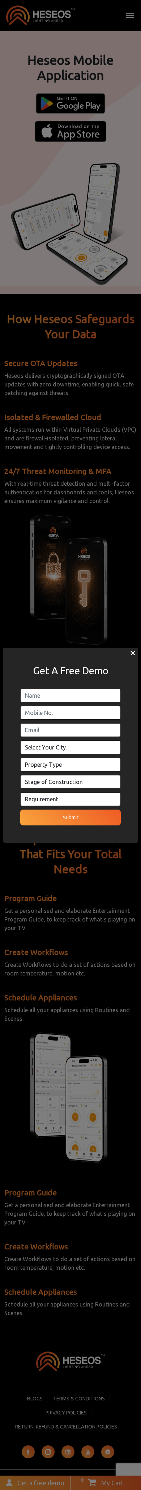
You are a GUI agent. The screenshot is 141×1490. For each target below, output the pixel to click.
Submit (70, 817)
